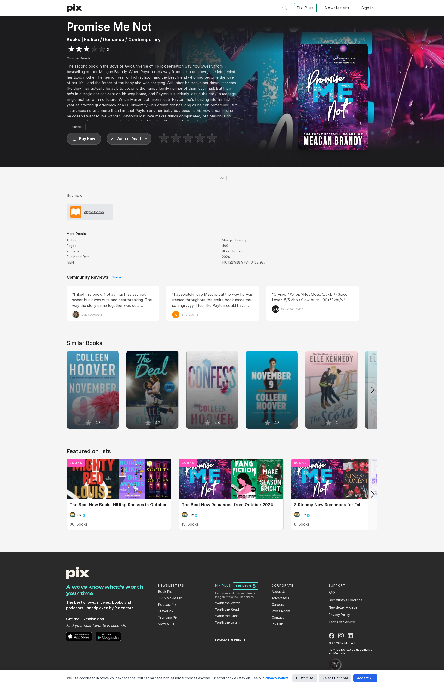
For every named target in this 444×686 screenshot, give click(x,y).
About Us (279, 592)
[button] (84, 139)
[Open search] (284, 8)
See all (117, 277)
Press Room (281, 611)
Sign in (367, 8)
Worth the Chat (226, 616)
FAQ (332, 592)
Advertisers (280, 598)
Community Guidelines (345, 600)
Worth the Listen (227, 622)
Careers (278, 604)
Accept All (365, 678)
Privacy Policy (339, 615)
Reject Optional (335, 678)
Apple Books (94, 212)
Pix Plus (278, 624)
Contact (278, 617)
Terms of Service (342, 622)
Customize (304, 678)
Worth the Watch (227, 603)
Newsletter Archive (343, 607)
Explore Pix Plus (228, 640)
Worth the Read (227, 609)
